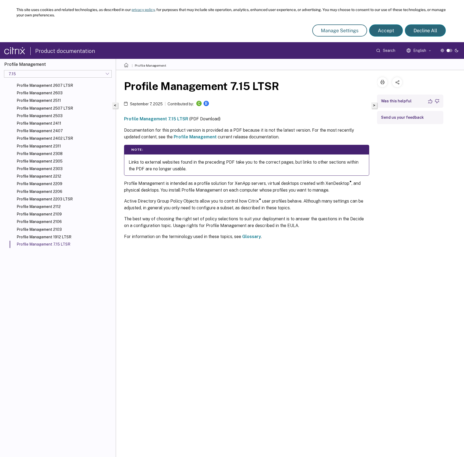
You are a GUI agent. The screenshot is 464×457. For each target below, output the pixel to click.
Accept (386, 30)
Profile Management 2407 (40, 131)
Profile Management (150, 65)
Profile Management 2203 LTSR (45, 199)
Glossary (251, 236)
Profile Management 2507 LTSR (45, 108)
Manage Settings (339, 30)
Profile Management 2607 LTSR (45, 85)
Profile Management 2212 (39, 176)
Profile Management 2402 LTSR (45, 138)
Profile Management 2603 (40, 93)
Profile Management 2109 (39, 214)
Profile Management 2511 (39, 100)
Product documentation (65, 51)
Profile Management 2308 (40, 154)
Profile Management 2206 (39, 191)
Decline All (425, 30)
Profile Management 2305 (40, 161)
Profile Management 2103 (39, 229)
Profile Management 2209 (39, 184)
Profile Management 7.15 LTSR (156, 118)
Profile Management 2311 (39, 146)
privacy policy (143, 10)
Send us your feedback (402, 117)
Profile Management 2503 (40, 116)
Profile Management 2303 (40, 169)
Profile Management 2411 (39, 123)
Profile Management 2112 (39, 206)
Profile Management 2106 (39, 221)
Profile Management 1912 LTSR (44, 237)
